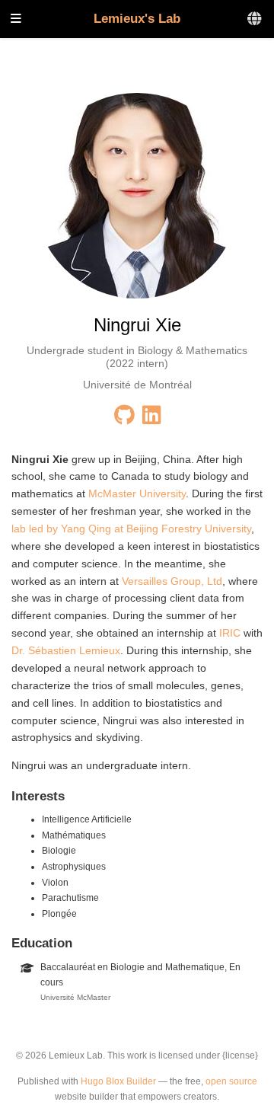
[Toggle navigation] (16, 19)
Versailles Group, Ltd (172, 581)
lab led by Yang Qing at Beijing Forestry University (131, 528)
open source (231, 1081)
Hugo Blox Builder (118, 1081)
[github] (124, 419)
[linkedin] (151, 419)
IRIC (230, 633)
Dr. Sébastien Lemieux (65, 650)
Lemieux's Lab (137, 18)
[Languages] (255, 19)
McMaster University (137, 493)
